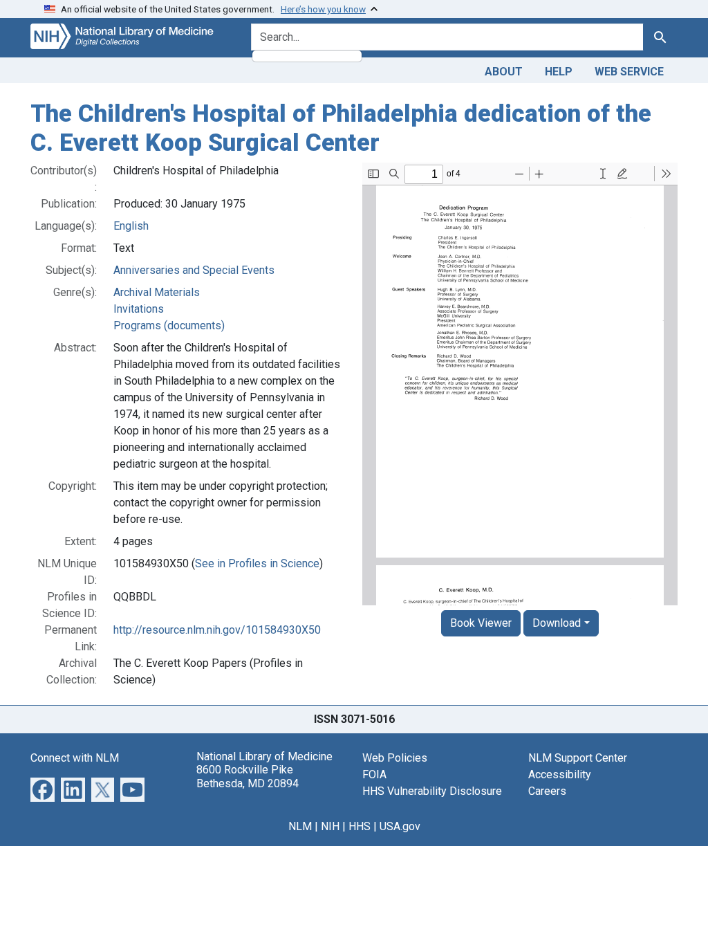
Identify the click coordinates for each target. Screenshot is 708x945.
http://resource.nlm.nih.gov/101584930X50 (217, 629)
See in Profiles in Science (257, 563)
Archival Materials (156, 292)
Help (558, 71)
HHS (359, 826)
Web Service (629, 71)
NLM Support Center (577, 757)
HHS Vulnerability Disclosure (432, 791)
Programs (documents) (169, 325)
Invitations (138, 308)
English (131, 225)
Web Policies (394, 757)
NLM (300, 826)
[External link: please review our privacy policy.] (42, 789)
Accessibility (559, 774)
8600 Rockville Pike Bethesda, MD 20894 (247, 776)
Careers (547, 791)
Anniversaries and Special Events (193, 270)
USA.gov (400, 826)
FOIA (374, 774)
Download (556, 623)
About (504, 71)
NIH (330, 826)
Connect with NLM (74, 757)
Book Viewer (481, 623)
